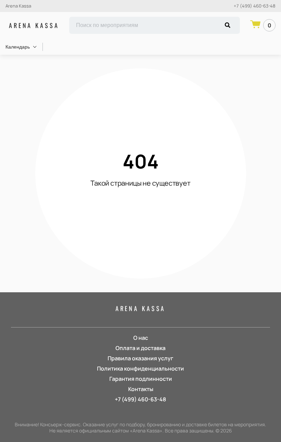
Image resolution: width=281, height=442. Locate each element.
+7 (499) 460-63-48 (255, 6)
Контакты (140, 389)
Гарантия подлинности (140, 379)
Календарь (17, 47)
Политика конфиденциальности (140, 368)
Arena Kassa (34, 25)
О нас (140, 337)
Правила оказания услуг (140, 358)
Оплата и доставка (140, 348)
